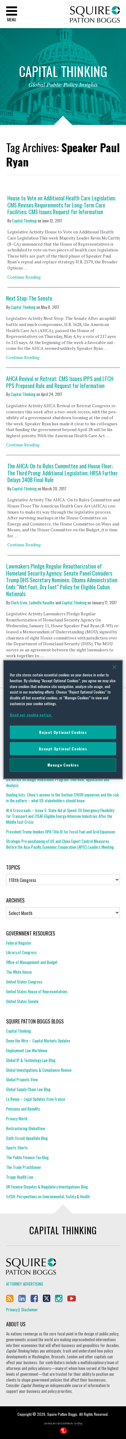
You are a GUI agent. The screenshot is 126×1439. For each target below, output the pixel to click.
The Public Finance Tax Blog (27, 1157)
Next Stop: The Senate (29, 298)
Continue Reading (24, 277)
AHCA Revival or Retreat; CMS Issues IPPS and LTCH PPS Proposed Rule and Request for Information (59, 382)
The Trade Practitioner (23, 1167)
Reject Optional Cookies (63, 732)
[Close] (114, 667)
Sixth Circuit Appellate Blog (27, 1138)
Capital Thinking (24, 221)
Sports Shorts (17, 1147)
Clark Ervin (19, 602)
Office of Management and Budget (31, 962)
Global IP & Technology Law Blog (30, 1060)
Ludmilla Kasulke (41, 602)
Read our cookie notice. (31, 715)
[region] (63, 719)
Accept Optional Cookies (63, 748)
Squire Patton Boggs (95, 14)
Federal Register (18, 943)
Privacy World (16, 1118)
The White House (19, 972)
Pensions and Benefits (23, 1109)
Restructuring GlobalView (25, 1128)
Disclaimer (29, 1309)
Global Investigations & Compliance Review (39, 1070)
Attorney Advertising (24, 1284)
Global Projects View (22, 1079)
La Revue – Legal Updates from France (35, 1099)
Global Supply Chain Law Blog (28, 1089)
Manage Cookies (63, 765)
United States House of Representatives (37, 991)
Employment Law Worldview (26, 1050)
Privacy (11, 1309)
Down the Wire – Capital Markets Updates (38, 1041)
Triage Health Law (19, 1177)
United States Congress (24, 982)
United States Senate (22, 1001)
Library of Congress (21, 952)
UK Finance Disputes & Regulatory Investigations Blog (47, 1187)
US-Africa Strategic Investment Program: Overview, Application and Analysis (57, 782)
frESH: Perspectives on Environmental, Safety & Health (48, 1196)
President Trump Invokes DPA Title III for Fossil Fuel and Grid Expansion (60, 832)
